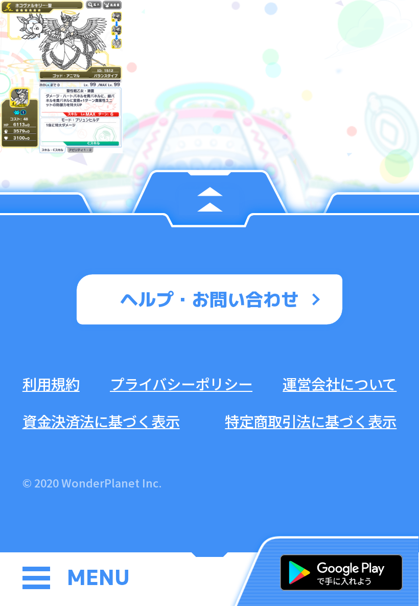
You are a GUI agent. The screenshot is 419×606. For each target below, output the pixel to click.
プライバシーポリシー (181, 383)
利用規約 (51, 383)
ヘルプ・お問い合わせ (209, 299)
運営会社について (340, 383)
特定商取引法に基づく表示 (311, 420)
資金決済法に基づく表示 (101, 420)
